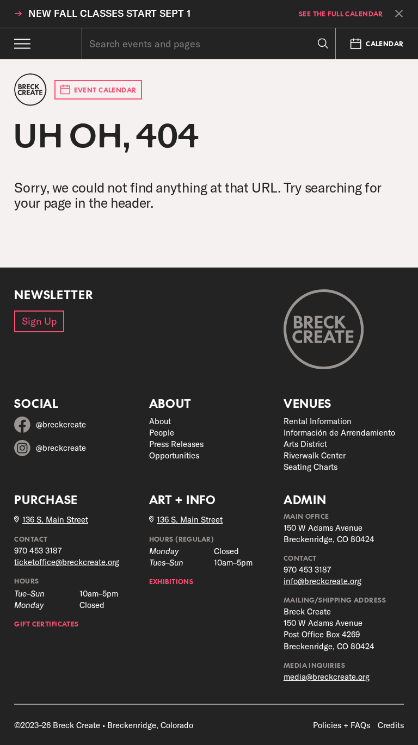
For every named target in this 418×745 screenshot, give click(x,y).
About (160, 421)
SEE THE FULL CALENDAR (341, 13)
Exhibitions (171, 581)
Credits (391, 725)
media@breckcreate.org (327, 677)
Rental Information (318, 421)
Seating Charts (310, 467)
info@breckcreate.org (322, 581)
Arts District (305, 444)
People (161, 432)
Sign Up (39, 321)
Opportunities (174, 455)
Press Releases (176, 444)
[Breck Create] (30, 89)
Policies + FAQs (341, 725)
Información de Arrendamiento (339, 432)
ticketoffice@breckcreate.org (66, 562)
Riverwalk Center (315, 455)
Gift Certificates (46, 623)
